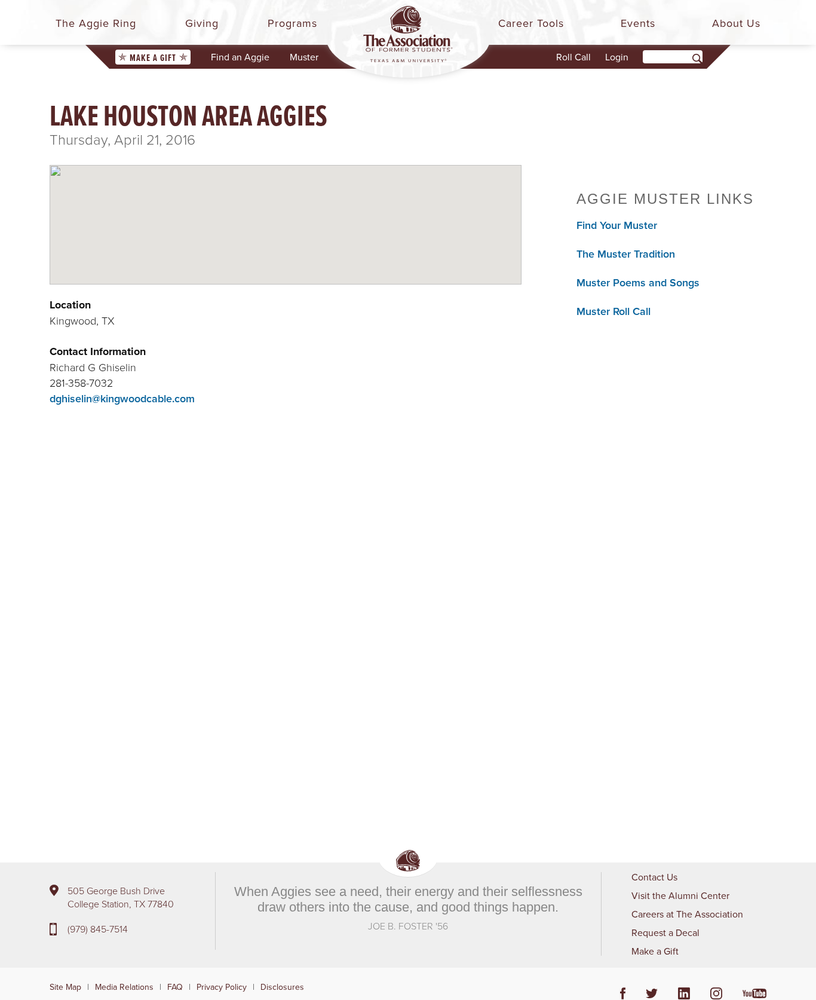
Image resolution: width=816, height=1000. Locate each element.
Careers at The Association (687, 914)
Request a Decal (665, 932)
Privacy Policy (222, 987)
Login (616, 56)
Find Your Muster (616, 225)
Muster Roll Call (613, 311)
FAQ (175, 987)
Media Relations (124, 987)
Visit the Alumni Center (680, 895)
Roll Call (573, 56)
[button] (285, 214)
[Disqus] (285, 627)
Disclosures (282, 987)
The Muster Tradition (625, 253)
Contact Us (654, 876)
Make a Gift (153, 58)
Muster (304, 56)
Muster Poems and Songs (638, 282)
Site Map (65, 987)
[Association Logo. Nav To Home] (408, 34)
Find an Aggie (240, 56)
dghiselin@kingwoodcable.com (122, 398)
